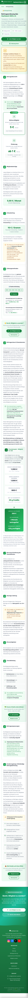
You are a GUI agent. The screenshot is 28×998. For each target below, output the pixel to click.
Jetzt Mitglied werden (15, 39)
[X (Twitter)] (15, 940)
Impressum (14, 966)
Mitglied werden (14, 718)
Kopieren (15, 294)
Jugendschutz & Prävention (14, 955)
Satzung (14, 951)
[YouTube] (19, 940)
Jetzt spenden (14, 714)
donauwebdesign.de (16, 990)
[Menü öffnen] (25, 2)
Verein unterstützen (15, 914)
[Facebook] (12, 940)
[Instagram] (8, 940)
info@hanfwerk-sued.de (15, 976)
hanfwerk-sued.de (14, 987)
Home (2, 6)
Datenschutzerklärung (14, 968)
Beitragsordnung (14, 953)
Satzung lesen (15, 43)
